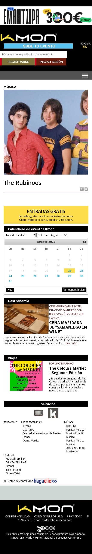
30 (81, 276)
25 (22, 276)
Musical (70, 444)
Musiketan (72, 451)
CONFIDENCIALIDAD (17, 516)
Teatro (27, 426)
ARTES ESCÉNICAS (31, 422)
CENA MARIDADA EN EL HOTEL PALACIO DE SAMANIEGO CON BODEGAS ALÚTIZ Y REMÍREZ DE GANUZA (66, 312)
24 (10, 276)
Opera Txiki (13, 473)
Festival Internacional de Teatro (42, 433)
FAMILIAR (9, 455)
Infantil (10, 466)
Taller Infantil (13, 469)
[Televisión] (39, 417)
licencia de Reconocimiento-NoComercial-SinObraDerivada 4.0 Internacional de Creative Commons (48, 535)
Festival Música (75, 429)
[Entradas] (53, 417)
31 (10, 281)
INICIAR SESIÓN (51, 62)
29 (69, 276)
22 (69, 270)
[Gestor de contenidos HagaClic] (45, 481)
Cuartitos (28, 429)
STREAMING (11, 422)
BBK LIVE (71, 426)
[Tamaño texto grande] (86, 189)
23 (81, 270)
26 (34, 276)
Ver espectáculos (74, 289)
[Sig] (84, 241)
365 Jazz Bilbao (75, 448)
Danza (27, 437)
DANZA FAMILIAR (16, 462)
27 (46, 276)
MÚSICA (69, 422)
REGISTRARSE (18, 62)
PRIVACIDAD (74, 516)
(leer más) (71, 343)
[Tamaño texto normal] (81, 189)
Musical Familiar (15, 459)
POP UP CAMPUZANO (61, 363)
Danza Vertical (31, 440)
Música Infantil (74, 433)
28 (57, 276)
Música (70, 437)
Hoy (9, 289)
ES (85, 47)
